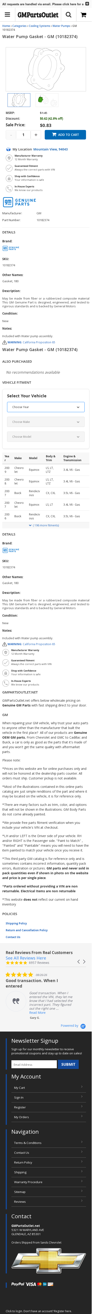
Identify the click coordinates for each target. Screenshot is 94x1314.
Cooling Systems (39, 26)
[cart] (84, 15)
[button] (79, 962)
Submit (68, 1064)
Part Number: (11, 220)
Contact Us (13, 937)
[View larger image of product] (19, 100)
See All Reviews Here (26, 958)
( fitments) (46, 525)
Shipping (20, 1172)
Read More (37, 1012)
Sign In (19, 1097)
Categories (19, 26)
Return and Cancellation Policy (27, 930)
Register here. (63, 1311)
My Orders (21, 1117)
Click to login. (14, 1311)
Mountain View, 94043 (50, 149)
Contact (21, 1216)
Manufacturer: (12, 213)
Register (20, 1107)
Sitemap (20, 1192)
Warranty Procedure (28, 1182)
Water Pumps (61, 26)
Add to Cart (68, 134)
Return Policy (23, 1162)
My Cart (19, 1088)
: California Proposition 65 (31, 342)
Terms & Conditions (28, 1143)
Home (6, 26)
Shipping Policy (16, 923)
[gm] (45, 248)
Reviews (20, 1202)
